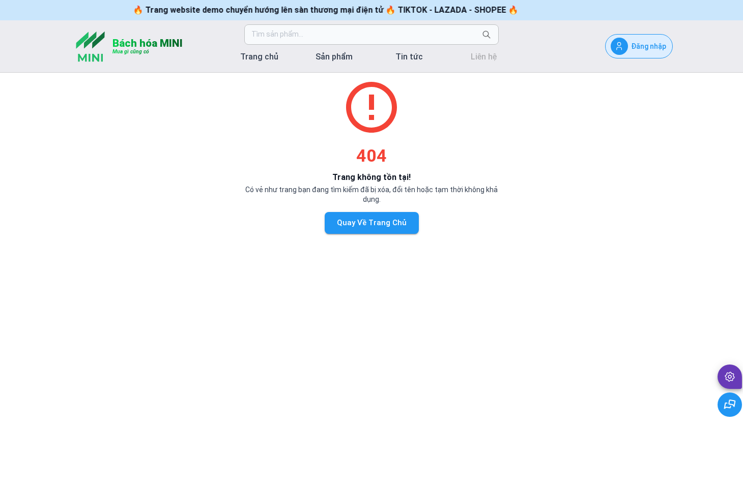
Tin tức (409, 57)
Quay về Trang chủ (372, 222)
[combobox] (363, 34)
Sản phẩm (334, 57)
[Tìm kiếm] (486, 34)
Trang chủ (259, 57)
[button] (730, 376)
